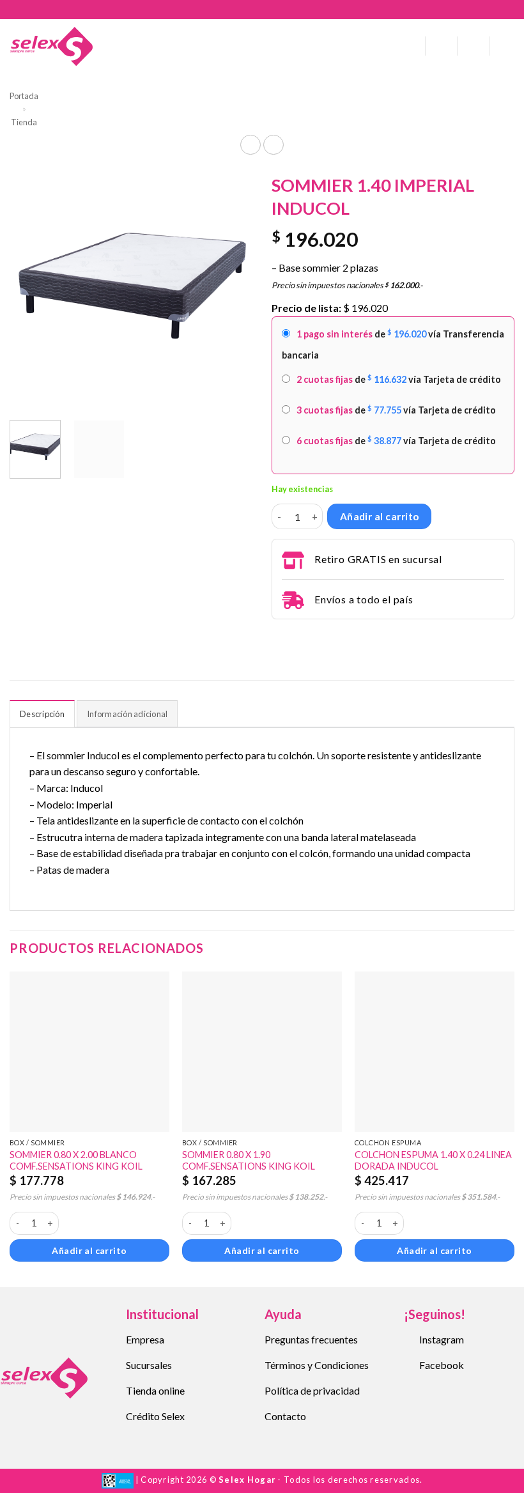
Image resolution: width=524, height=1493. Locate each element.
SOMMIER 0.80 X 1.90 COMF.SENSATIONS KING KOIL (248, 1160)
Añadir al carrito (379, 516)
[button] (411, 46)
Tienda (24, 122)
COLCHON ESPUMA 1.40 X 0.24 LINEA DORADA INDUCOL (433, 1160)
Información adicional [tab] (127, 714)
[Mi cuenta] (441, 46)
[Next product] (250, 145)
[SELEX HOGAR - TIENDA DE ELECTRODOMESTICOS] (51, 46)
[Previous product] (273, 145)
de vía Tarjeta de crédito (399, 379)
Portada (24, 96)
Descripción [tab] (42, 714)
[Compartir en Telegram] (279, 636)
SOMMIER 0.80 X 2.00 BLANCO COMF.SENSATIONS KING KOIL (76, 1160)
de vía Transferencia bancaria (393, 344)
